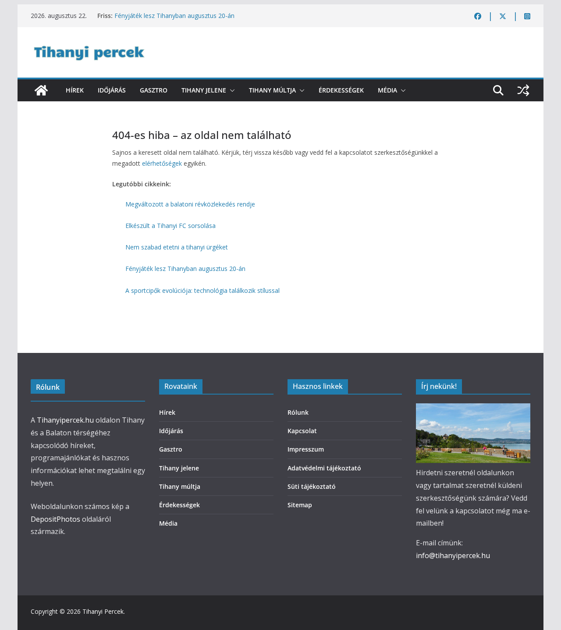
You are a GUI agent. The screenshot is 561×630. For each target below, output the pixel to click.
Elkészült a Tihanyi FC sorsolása (170, 225)
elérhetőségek (162, 163)
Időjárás (112, 90)
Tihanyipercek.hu (65, 420)
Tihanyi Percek (103, 611)
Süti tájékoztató (312, 486)
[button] (230, 90)
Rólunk (298, 412)
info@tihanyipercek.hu (453, 555)
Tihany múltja (272, 90)
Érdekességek (341, 90)
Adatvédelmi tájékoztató (324, 468)
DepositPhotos (55, 519)
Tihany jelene (203, 90)
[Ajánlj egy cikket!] (523, 90)
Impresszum (306, 449)
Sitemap (300, 505)
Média (387, 90)
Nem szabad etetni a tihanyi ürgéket (176, 247)
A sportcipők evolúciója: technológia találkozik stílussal (202, 290)
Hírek (75, 90)
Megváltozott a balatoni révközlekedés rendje (190, 204)
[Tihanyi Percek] (41, 90)
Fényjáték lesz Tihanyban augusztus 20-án (174, 15)
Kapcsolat (302, 431)
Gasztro (153, 90)
